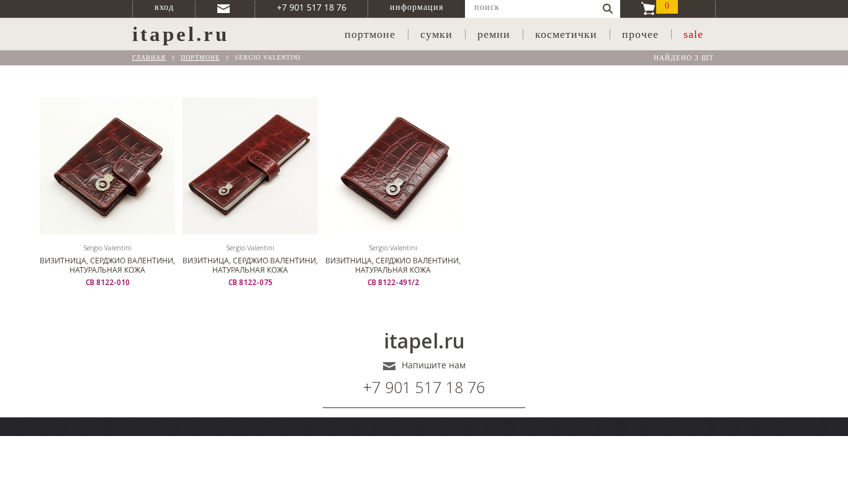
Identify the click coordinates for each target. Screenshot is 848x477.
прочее (640, 34)
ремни (493, 34)
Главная (149, 57)
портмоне (370, 34)
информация (416, 7)
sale (693, 34)
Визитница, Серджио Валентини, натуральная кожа (107, 265)
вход (164, 7)
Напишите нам (434, 365)
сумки (436, 34)
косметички (566, 34)
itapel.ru (424, 341)
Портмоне (200, 57)
